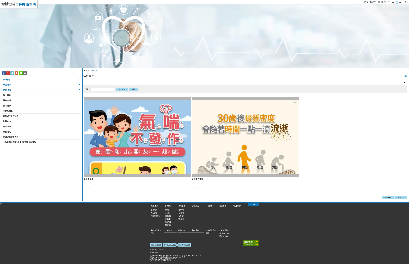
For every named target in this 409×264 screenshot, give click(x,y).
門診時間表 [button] (8, 111)
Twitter (12, 73)
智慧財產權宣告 (156, 245)
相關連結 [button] (7, 132)
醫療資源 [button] (7, 100)
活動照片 (94, 71)
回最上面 (401, 197)
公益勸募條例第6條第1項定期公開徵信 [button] (19, 142)
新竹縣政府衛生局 (384, 2)
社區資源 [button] (7, 106)
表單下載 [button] (181, 210)
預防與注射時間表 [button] (10, 116)
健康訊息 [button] (7, 79)
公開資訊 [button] (181, 216)
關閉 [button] (254, 204)
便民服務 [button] (7, 90)
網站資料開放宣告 (184, 245)
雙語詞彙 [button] (181, 219)
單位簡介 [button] (7, 85)
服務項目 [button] (168, 219)
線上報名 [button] (7, 95)
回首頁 (366, 2)
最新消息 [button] (154, 210)
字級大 (400, 2)
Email (25, 73)
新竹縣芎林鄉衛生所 (18, 4)
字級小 (393, 2)
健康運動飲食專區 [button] (10, 137)
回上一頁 (388, 197)
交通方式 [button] (168, 222)
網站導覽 (373, 2)
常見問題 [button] (181, 213)
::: (38, 1)
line (21, 73)
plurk (16, 73)
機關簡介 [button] (168, 210)
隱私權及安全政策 (170, 245)
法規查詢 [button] (7, 121)
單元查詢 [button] (405, 83)
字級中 (397, 2)
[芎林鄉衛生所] (204, 36)
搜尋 (405, 2)
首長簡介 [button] (168, 213)
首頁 (87, 71)
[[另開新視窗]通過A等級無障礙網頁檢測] (251, 243)
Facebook (4, 73)
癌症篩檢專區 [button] (155, 216)
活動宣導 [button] (154, 213)
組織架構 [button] (168, 216)
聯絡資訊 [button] (168, 225)
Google (8, 73)
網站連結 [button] (7, 126)
